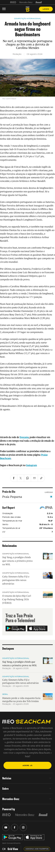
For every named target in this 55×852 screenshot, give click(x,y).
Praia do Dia (8, 491)
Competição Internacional (15, 554)
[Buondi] (39, 2)
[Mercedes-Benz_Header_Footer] (26, 2)
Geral (5, 694)
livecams (24, 437)
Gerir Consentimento (11, 843)
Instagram (31, 465)
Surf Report (8, 507)
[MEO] (13, 2)
